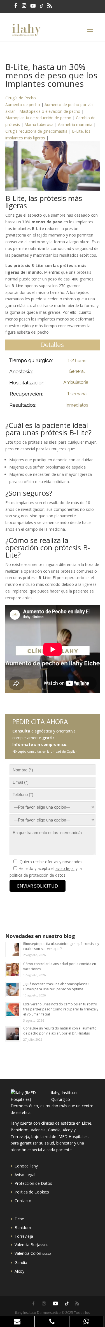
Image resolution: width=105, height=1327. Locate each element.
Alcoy (19, 1271)
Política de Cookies (32, 1192)
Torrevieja (24, 1236)
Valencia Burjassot (31, 1244)
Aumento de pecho (22, 104)
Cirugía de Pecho (20, 97)
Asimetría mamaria (75, 124)
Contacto (23, 1200)
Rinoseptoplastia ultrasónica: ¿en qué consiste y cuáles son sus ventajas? (61, 946)
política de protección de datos (38, 875)
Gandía (21, 1262)
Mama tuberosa (38, 124)
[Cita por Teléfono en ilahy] (52, 1321)
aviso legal (64, 868)
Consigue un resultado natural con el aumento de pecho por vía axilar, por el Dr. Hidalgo (60, 1031)
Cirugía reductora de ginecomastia (36, 131)
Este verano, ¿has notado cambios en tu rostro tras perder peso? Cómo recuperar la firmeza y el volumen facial (60, 1009)
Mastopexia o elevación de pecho (49, 111)
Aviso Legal (25, 1174)
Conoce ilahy (26, 1166)
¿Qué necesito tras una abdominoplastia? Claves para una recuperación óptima (56, 986)
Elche (19, 1218)
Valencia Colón (33, 1253)
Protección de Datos (33, 1183)
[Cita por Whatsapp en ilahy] (86, 1321)
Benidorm (23, 1227)
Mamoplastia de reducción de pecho (38, 117)
